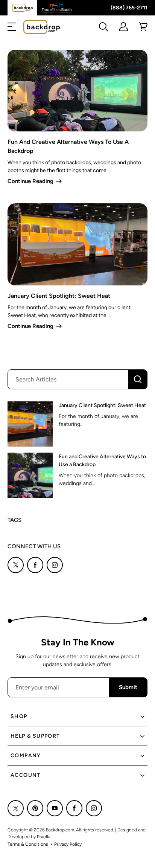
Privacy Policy (68, 844)
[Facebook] (35, 565)
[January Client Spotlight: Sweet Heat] (30, 424)
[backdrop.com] (41, 27)
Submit (128, 687)
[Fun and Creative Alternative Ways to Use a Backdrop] (30, 475)
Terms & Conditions (28, 844)
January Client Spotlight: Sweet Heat (59, 295)
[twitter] (16, 565)
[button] (12, 27)
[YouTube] (55, 808)
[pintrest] (35, 808)
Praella (43, 836)
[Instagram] (55, 565)
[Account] (123, 26)
